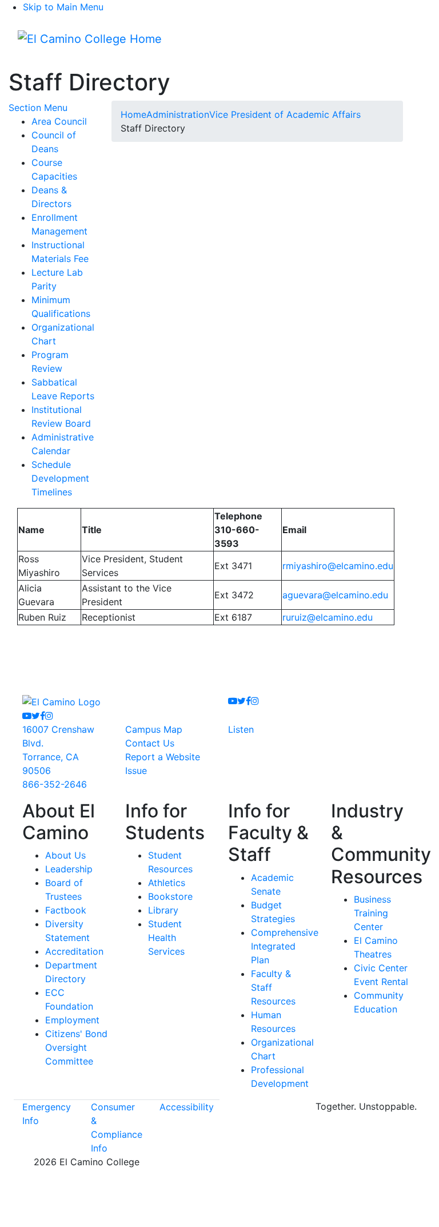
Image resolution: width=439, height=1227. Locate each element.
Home (133, 114)
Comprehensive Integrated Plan (284, 946)
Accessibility (186, 1107)
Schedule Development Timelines (60, 478)
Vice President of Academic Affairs (285, 114)
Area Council (59, 121)
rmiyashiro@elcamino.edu (337, 565)
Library (163, 910)
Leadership (69, 869)
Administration (177, 114)
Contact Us (149, 743)
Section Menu (38, 107)
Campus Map (153, 729)
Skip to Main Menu (63, 7)
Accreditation (74, 951)
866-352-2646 (54, 784)
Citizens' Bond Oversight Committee (76, 1047)
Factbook (65, 910)
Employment (72, 1020)
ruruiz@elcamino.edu (327, 617)
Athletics (166, 882)
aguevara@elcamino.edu (335, 595)
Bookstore (170, 896)
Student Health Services (166, 937)
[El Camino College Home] (90, 38)
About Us (65, 855)
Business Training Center (372, 913)
